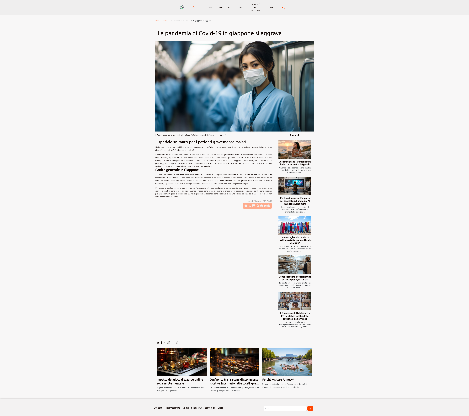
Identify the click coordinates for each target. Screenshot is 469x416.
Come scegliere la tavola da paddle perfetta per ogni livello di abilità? (295, 240)
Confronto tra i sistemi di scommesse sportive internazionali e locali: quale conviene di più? (234, 383)
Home (157, 20)
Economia (208, 7)
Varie (270, 7)
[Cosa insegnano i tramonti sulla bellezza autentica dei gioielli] (294, 149)
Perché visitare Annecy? (278, 379)
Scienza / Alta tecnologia (255, 7)
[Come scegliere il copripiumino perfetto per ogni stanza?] (294, 264)
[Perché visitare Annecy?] (287, 361)
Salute (241, 7)
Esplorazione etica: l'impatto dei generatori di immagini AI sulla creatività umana (295, 201)
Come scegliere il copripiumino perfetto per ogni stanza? (295, 278)
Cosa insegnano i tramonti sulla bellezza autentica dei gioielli (295, 163)
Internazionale (224, 7)
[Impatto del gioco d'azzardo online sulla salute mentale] (182, 361)
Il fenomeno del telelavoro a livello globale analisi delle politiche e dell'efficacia (295, 316)
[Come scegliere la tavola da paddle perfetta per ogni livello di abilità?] (294, 225)
